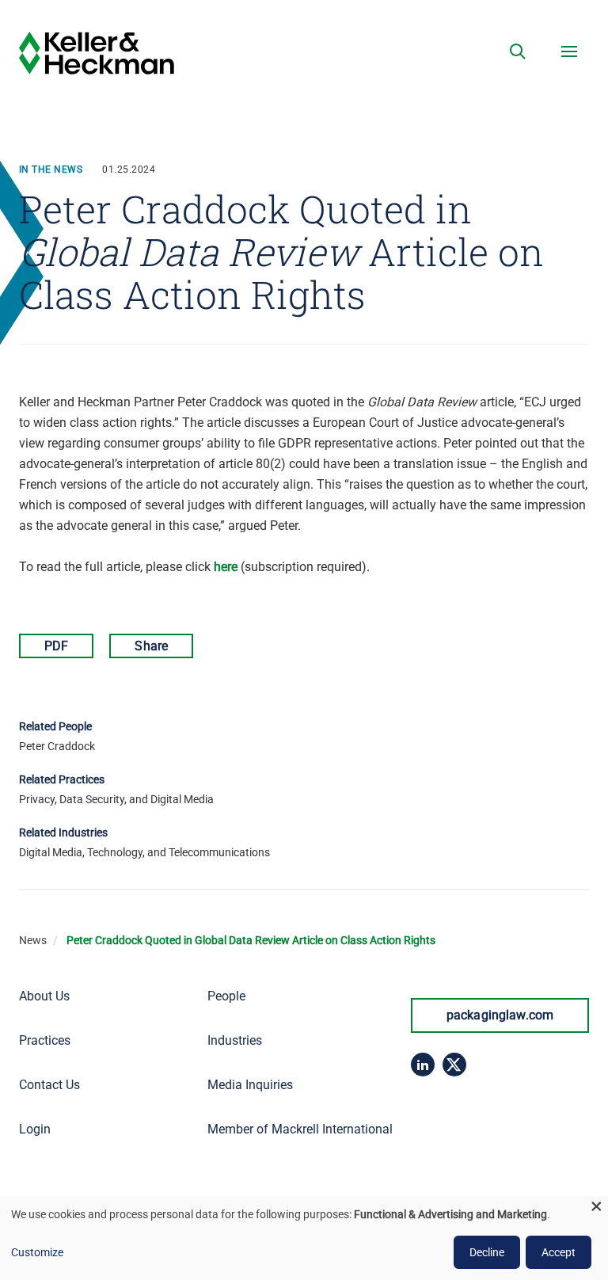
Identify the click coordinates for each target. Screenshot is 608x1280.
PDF (56, 645)
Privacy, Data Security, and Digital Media (116, 799)
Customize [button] (37, 1252)
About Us (44, 996)
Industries (234, 1040)
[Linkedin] (423, 1064)
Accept (559, 1252)
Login (35, 1129)
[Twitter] (454, 1064)
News (33, 940)
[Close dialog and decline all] (596, 1206)
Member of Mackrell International (300, 1129)
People (226, 996)
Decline (486, 1252)
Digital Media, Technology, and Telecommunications (144, 852)
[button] (518, 51)
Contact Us (49, 1084)
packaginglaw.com (500, 1015)
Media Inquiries (250, 1084)
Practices (44, 1040)
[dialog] (304, 1238)
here (226, 566)
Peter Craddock (57, 746)
